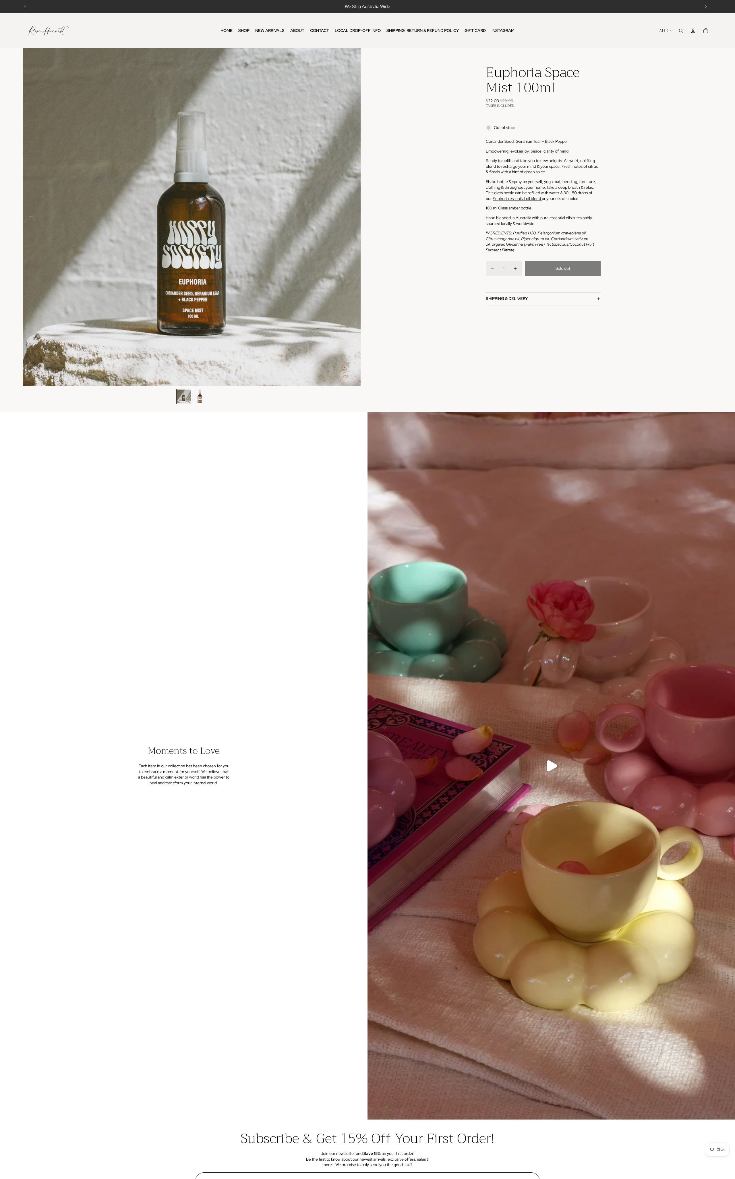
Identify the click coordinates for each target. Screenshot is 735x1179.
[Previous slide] (25, 6)
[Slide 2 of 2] (200, 396)
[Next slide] (705, 6)
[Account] (693, 30)
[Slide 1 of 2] (184, 396)
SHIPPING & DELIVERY (507, 298)
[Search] (681, 30)
